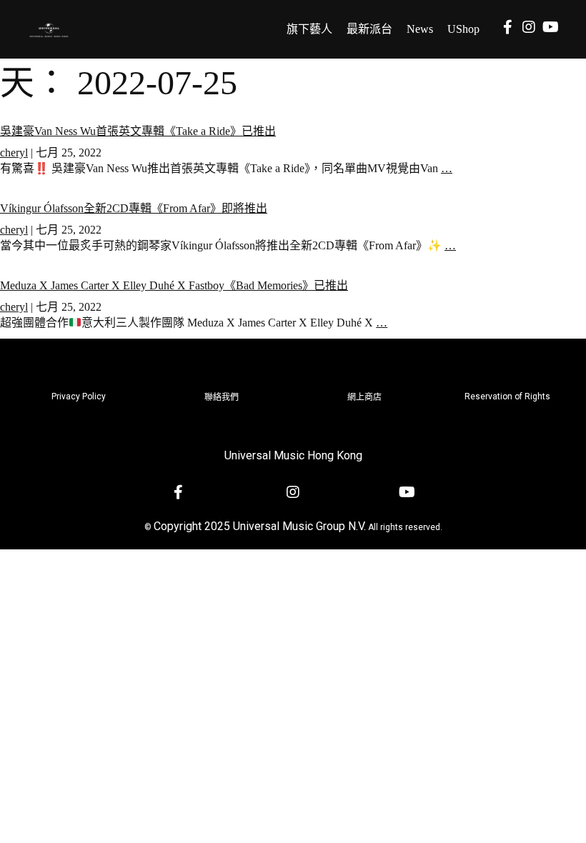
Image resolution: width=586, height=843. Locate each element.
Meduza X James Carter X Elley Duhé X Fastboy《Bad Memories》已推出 (174, 285)
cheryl (14, 152)
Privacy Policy (78, 396)
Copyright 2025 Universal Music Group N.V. (260, 526)
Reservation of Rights (507, 396)
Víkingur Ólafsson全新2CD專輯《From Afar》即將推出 (133, 208)
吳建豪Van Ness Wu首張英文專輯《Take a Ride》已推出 (138, 131)
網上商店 (364, 397)
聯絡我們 (221, 397)
